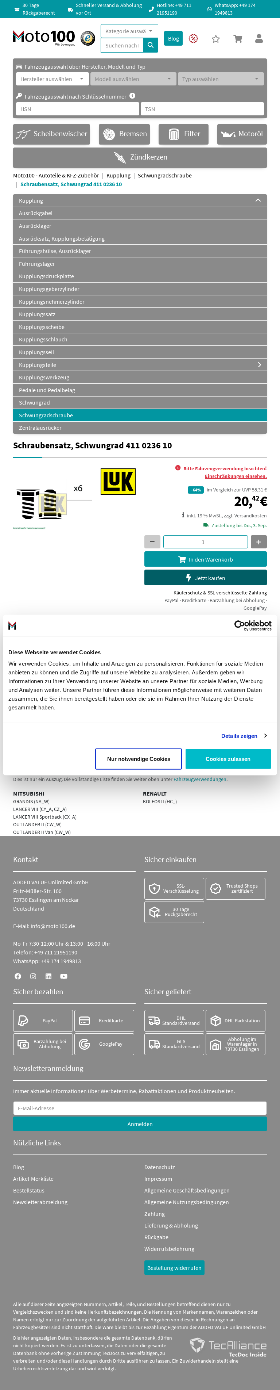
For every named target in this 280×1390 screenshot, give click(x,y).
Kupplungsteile (37, 364)
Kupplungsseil (36, 352)
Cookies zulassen (228, 759)
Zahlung (154, 1213)
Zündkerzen (148, 157)
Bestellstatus (28, 1190)
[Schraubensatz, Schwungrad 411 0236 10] (52, 502)
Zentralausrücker (40, 427)
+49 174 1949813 (61, 961)
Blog (18, 1167)
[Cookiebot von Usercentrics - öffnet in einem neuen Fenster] (240, 625)
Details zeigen (239, 735)
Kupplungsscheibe (42, 326)
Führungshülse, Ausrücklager (55, 250)
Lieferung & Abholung (171, 1225)
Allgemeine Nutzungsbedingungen (186, 1202)
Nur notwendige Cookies (138, 759)
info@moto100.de (53, 926)
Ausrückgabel (35, 213)
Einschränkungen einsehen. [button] (236, 476)
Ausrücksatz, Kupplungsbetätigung (62, 238)
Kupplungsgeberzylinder (49, 288)
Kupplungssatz (37, 314)
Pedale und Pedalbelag (47, 390)
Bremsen (133, 133)
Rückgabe (156, 1237)
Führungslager (37, 263)
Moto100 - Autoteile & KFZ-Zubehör (56, 175)
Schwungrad (34, 402)
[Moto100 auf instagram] (33, 975)
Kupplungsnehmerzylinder (52, 301)
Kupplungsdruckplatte (46, 276)
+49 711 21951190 (55, 952)
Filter (192, 133)
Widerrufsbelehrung (169, 1248)
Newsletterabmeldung (40, 1202)
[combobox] (125, 31)
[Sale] (193, 38)
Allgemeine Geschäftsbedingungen (187, 1190)
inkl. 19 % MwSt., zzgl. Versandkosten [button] (227, 515)
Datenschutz (159, 1167)
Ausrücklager (35, 225)
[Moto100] (44, 38)
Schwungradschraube (165, 175)
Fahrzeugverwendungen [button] (200, 779)
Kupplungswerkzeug (44, 377)
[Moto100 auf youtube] (64, 975)
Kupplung (118, 175)
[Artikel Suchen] (150, 45)
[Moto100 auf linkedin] (48, 975)
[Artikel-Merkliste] (216, 38)
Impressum (158, 1178)
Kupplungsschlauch (43, 339)
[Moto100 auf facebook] (18, 975)
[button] (238, 38)
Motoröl (250, 133)
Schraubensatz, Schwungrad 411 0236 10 (71, 184)
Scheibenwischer (60, 133)
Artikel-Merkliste (33, 1178)
